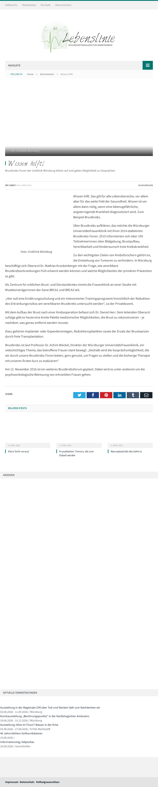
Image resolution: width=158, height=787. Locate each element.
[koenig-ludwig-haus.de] (1, 527)
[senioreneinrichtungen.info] (1, 668)
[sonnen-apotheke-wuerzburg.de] (1, 680)
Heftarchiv (11, 5)
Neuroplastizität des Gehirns (126, 451)
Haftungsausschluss (47, 782)
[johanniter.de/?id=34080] (33, 504)
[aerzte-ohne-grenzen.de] (1, 562)
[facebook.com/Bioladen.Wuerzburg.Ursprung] (1, 657)
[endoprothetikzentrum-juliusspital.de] (1, 515)
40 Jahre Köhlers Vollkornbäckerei (21, 733)
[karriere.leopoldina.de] (1, 573)
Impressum (11, 782)
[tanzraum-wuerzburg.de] (1, 645)
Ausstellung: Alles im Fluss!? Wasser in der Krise (29, 725)
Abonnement (63, 5)
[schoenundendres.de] (1, 597)
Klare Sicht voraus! (18, 451)
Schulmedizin (145, 185)
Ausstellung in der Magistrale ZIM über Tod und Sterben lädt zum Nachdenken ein (50, 707)
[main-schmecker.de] (1, 585)
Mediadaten (29, 5)
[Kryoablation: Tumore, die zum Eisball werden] (78, 432)
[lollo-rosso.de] (1, 634)
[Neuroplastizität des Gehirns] (130, 432)
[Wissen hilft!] (79, 122)
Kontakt (46, 5)
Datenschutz (27, 782)
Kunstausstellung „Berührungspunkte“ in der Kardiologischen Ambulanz (44, 716)
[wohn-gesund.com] (1, 539)
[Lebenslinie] (79, 36)
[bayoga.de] (1, 550)
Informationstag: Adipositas (17, 742)
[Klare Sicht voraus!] (27, 432)
